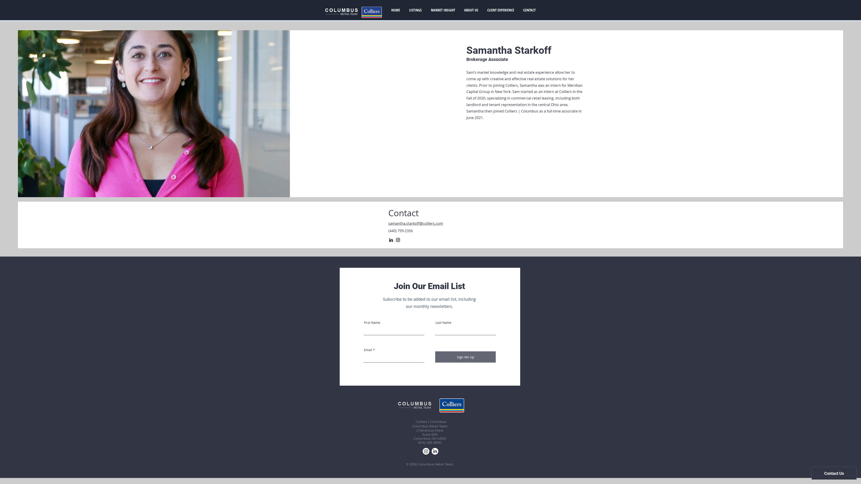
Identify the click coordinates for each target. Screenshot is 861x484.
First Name (372, 322)
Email (368, 350)
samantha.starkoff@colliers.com (415, 223)
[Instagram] (398, 240)
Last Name (443, 322)
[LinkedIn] (391, 240)
